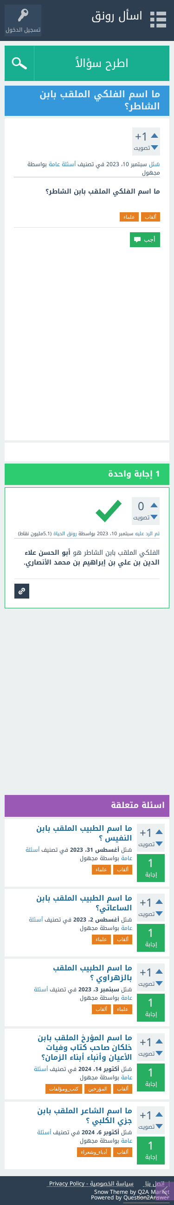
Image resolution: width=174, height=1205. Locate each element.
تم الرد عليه (147, 533)
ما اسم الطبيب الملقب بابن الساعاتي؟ (84, 903)
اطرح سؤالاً (102, 63)
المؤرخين (97, 1088)
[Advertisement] (87, 343)
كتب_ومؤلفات (63, 1088)
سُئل (154, 164)
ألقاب (150, 217)
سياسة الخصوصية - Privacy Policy (91, 1184)
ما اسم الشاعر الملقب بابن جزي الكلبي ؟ (84, 1116)
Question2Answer (146, 1197)
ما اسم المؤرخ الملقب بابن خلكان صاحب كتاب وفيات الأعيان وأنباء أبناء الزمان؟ (85, 1048)
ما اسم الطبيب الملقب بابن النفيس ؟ (84, 833)
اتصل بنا (154, 1184)
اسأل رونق (116, 16)
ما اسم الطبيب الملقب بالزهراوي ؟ (92, 973)
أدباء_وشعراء (94, 1152)
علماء (129, 217)
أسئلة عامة (62, 164)
